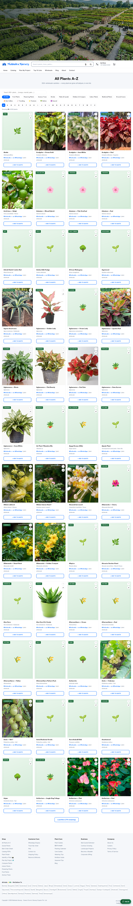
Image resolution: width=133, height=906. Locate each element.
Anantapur (92, 890)
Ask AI (127, 901)
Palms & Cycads (64, 97)
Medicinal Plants (107, 97)
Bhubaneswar (62, 890)
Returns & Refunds (34, 857)
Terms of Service (112, 851)
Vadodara (94, 886)
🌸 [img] (50, 182)
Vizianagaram (123, 890)
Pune (110, 886)
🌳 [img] (83, 241)
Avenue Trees (42, 97)
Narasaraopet (48, 893)
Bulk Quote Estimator (87, 843)
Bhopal (51, 886)
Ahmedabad (58, 886)
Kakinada (35, 893)
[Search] (90, 64)
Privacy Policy (111, 848)
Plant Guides (59, 843)
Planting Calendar (60, 848)
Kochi (123, 886)
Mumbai (4, 886)
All (3, 105)
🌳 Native (43, 101)
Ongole (80, 890)
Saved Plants (6, 846)
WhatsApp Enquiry (34, 843)
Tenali (41, 893)
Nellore (75, 890)
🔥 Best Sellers (8, 101)
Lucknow (76, 886)
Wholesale (48, 70)
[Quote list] (114, 64)
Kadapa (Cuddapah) (103, 890)
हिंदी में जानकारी (58, 846)
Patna (88, 886)
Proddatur (28, 893)
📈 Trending (21, 101)
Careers (109, 846)
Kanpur (70, 886)
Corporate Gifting (86, 854)
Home (5, 70)
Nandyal (21, 893)
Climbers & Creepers (79, 97)
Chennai (34, 886)
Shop (4, 839)
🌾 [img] (83, 417)
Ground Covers (121, 97)
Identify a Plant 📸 (8, 857)
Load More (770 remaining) (66, 820)
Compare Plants (7, 863)
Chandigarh (53, 890)
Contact (72, 70)
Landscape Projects (87, 848)
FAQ (29, 848)
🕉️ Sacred (54, 101)
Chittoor (4, 893)
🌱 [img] (17, 241)
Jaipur (46, 886)
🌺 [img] (115, 476)
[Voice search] (85, 64)
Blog (57, 70)
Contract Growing (86, 846)
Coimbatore (116, 886)
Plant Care (58, 839)
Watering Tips (59, 854)
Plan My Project (24, 70)
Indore (65, 886)
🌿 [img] (17, 123)
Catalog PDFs (6, 851)
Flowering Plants (29, 97)
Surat (29, 886)
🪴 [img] (83, 300)
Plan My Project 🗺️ (8, 860)
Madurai (27, 890)
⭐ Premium (32, 101)
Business (84, 839)
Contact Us (31, 851)
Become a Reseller (87, 851)
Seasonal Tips (59, 860)
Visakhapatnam (103, 886)
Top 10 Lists (37, 70)
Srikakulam (114, 890)
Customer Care (33, 839)
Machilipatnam (12, 893)
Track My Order (33, 846)
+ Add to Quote (17, 165)
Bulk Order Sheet (7, 848)
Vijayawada (5, 890)
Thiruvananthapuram (17, 890)
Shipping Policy (33, 854)
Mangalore (39, 890)
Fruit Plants (16, 97)
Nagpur (82, 886)
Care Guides (59, 851)
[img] (50, 131)
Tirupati (86, 890)
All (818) (6, 97)
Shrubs (53, 97)
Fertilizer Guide (59, 857)
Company (110, 839)
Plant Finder (6, 854)
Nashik (33, 890)
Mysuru (46, 890)
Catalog (13, 70)
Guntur (69, 890)
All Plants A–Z (6, 843)
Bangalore (11, 886)
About (64, 70)
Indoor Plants (94, 97)
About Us (110, 843)
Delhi (17, 886)
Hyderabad (23, 886)
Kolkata (40, 886)
